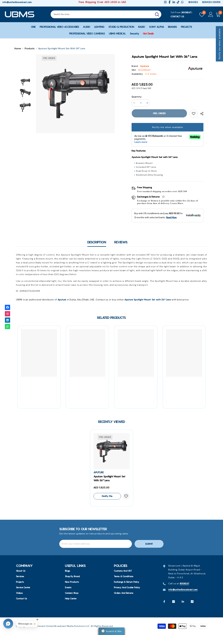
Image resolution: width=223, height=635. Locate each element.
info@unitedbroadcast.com (17, 2)
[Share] (200, 114)
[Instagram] (173, 601)
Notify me (107, 496)
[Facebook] (164, 601)
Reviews (120, 242)
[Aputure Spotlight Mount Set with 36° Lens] (112, 451)
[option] (75, 93)
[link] (194, 113)
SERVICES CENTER (211, 2)
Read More (171, 217)
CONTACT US (177, 16)
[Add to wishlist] (126, 496)
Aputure (144, 66)
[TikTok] (192, 601)
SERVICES (193, 2)
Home (17, 48)
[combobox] (102, 14)
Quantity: (137, 96)
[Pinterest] (182, 601)
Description (96, 242)
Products (29, 48)
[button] (219, 43)
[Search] (106, 14)
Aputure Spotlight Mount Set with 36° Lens (147, 299)
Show (111, 631)
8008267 (186, 12)
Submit (149, 543)
